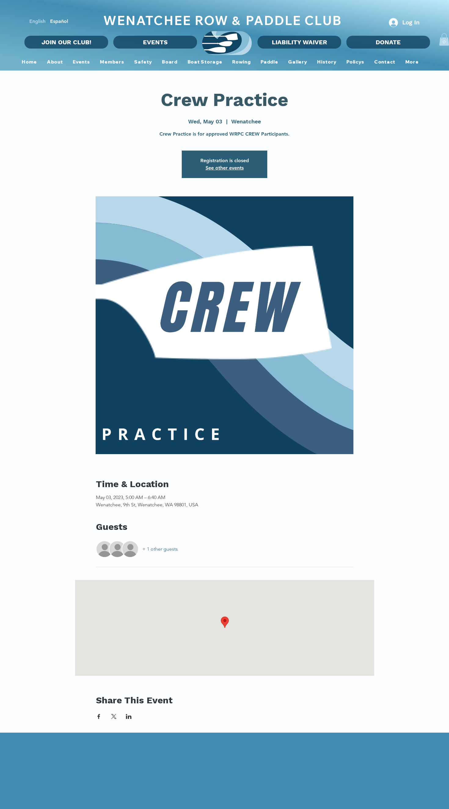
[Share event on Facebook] (99, 716)
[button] (112, 62)
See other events (225, 168)
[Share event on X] (114, 716)
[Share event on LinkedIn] (129, 716)
